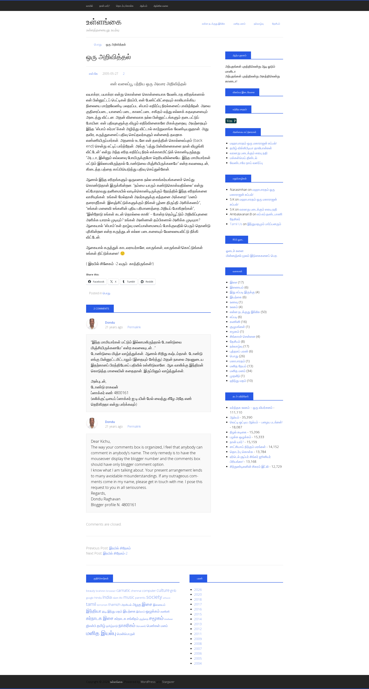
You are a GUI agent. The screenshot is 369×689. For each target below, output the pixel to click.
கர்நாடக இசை (100, 618)
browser (111, 591)
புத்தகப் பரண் (239, 351)
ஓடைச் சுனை (235, 251)
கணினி (235, 321)
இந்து (104, 611)
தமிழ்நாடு (112, 626)
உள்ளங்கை (104, 21)
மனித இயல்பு (101, 633)
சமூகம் (234, 331)
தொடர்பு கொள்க (125, 5)
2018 (198, 599)
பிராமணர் (141, 626)
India (107, 597)
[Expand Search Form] (285, 5)
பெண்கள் (153, 625)
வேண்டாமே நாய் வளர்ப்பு (246, 163)
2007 (198, 648)
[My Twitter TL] (275, 682)
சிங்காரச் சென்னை (242, 336)
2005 (198, 658)
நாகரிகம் (127, 625)
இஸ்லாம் (140, 611)
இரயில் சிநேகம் (120, 548)
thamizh (114, 604)
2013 (198, 624)
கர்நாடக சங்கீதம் (126, 618)
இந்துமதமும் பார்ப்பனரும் (264, 224)
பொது (106, 293)
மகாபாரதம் (237, 361)
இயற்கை (236, 297)
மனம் (164, 625)
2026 (198, 589)
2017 (198, 604)
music (128, 597)
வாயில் (89, 5)
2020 (198, 594)
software (166, 598)
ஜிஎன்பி (91, 625)
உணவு (234, 302)
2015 (198, 614)
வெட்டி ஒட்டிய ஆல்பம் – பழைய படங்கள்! (256, 422)
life (121, 597)
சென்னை (168, 619)
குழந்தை (143, 619)
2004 (198, 663)
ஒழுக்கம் (153, 611)
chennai (136, 591)
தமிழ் (101, 625)
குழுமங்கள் (237, 326)
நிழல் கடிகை (238, 432)
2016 (198, 609)
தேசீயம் (276, 23)
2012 (198, 629)
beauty (90, 591)
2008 (198, 643)
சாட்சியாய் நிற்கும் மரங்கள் (248, 446)
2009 (198, 639)
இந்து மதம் (114, 611)
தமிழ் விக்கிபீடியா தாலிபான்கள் (251, 148)
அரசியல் (126, 605)
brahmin (101, 591)
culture (163, 590)
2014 (198, 619)
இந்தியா (93, 611)
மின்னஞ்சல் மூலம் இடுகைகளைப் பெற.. (252, 255)
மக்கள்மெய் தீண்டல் (243, 158)
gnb (173, 590)
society (154, 596)
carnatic (123, 590)
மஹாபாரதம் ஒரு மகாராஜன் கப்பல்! (253, 143)
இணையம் (237, 287)
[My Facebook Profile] (281, 682)
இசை (233, 282)
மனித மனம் (239, 23)
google (90, 597)
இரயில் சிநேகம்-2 (115, 553)
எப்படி (233, 317)
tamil (91, 604)
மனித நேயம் (238, 366)
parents (140, 597)
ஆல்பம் (143, 5)
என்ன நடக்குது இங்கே (213, 23)
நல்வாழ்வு (259, 23)
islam (115, 597)
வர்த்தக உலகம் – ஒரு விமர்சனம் (251, 407)
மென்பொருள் (126, 634)
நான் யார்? (104, 5)
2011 (198, 634)
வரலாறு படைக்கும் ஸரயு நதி (249, 153)
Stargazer (168, 682)
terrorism (102, 605)
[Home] (88, 44)
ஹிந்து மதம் (238, 380)
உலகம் (234, 307)
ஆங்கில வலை (161, 5)
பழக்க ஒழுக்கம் (240, 437)
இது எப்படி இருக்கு (242, 292)
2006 (198, 653)
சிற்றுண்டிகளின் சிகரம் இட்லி (249, 466)
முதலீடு (235, 376)
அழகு (136, 604)
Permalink (134, 327)
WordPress (148, 682)
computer (149, 590)
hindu (98, 597)
